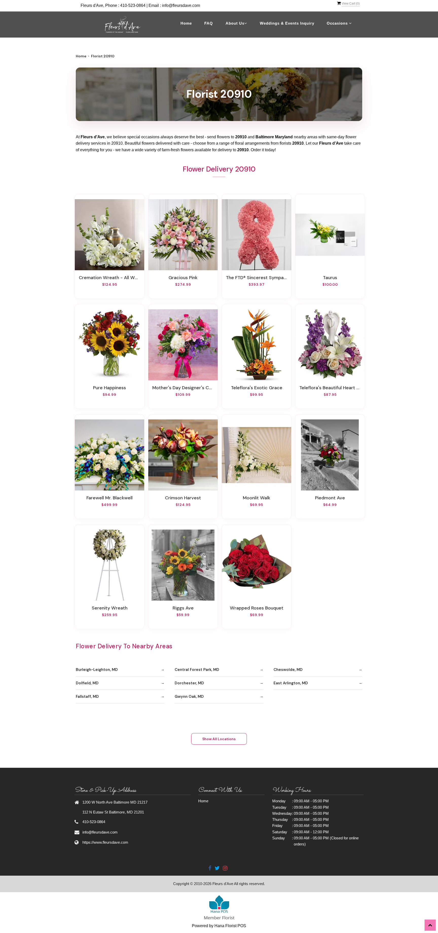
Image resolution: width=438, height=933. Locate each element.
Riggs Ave (183, 608)
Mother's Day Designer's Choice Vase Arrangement (183, 388)
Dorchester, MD (189, 683)
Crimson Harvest (183, 498)
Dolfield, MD (87, 683)
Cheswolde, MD (288, 669)
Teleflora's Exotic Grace (256, 388)
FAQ (208, 23)
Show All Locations (219, 739)
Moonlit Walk (256, 498)
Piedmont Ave (330, 498)
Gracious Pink (183, 278)
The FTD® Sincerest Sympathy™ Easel (256, 278)
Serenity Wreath (109, 608)
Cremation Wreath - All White (109, 278)
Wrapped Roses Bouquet (256, 608)
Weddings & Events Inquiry (287, 23)
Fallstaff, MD (87, 696)
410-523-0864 (132, 5)
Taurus (330, 278)
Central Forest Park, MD (197, 669)
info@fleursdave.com (181, 5)
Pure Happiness (109, 388)
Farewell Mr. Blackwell (109, 498)
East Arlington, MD (290, 683)
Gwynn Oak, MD (189, 696)
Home (186, 23)
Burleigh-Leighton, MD (97, 669)
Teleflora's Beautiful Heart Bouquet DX (330, 388)
